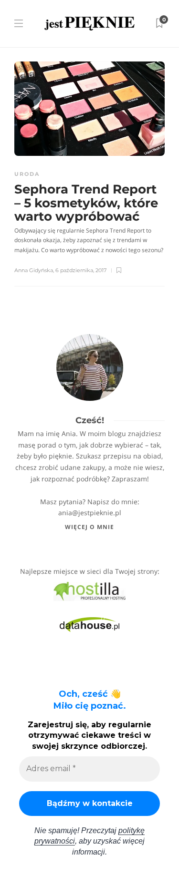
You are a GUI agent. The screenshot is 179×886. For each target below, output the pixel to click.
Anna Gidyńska (33, 270)
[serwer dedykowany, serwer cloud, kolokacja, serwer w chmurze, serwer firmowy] (89, 590)
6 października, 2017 (80, 270)
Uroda (27, 174)
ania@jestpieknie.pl (89, 512)
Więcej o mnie (89, 527)
